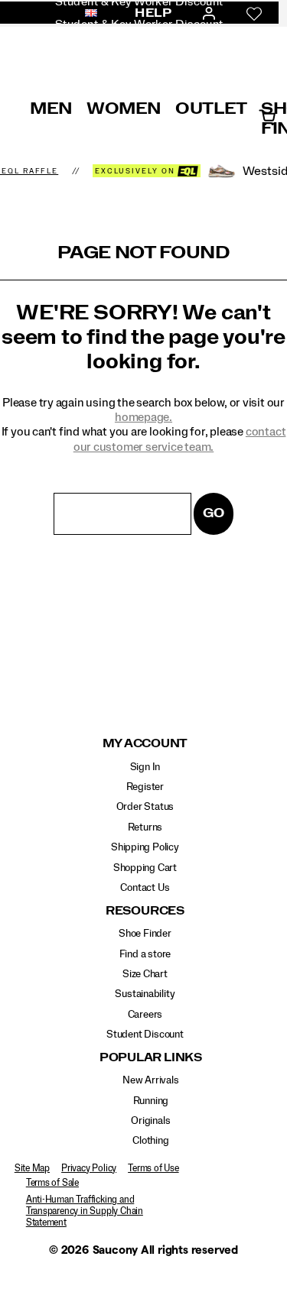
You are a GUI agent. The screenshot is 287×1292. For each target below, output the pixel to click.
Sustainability (144, 994)
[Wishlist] (254, 13)
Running (151, 1101)
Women (123, 108)
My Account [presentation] (145, 744)
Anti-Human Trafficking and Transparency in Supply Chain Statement (84, 1211)
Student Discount (145, 1034)
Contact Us (144, 887)
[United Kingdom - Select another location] (86, 14)
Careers (145, 1014)
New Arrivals (150, 1080)
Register (145, 787)
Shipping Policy (145, 847)
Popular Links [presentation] (150, 1058)
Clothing (150, 1140)
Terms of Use (153, 1168)
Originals (150, 1121)
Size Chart (145, 974)
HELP (153, 13)
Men (51, 108)
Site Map (32, 1168)
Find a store (145, 954)
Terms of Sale (52, 1182)
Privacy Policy (88, 1168)
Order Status (145, 806)
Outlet (211, 108)
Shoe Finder (145, 933)
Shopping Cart (145, 868)
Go (213, 513)
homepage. (143, 417)
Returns (145, 827)
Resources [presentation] (145, 911)
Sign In (145, 767)
